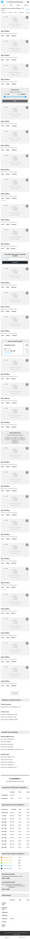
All (3, 5)
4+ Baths (15, 441)
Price (11, 5)
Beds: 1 (18, 5)
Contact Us (10, 932)
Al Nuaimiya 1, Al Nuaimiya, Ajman (15, 33)
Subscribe (15, 262)
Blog (6, 932)
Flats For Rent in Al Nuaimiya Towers (9, 767)
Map (27, 9)
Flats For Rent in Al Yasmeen (7, 744)
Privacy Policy (24, 932)
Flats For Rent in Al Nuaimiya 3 (7, 764)
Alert (8, 937)
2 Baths (14, 438)
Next (28, 349)
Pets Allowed (21, 12)
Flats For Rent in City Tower (7, 759)
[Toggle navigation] (27, 2)
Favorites (23, 937)
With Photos (4, 12)
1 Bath (7, 438)
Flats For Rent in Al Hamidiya (7, 746)
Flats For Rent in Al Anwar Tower (8, 757)
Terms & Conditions (17, 932)
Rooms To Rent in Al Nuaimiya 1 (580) (9, 719)
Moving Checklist (16, 934)
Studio (15, 12)
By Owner (10, 12)
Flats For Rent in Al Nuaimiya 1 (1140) (9, 714)
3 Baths (22, 438)
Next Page (14, 693)
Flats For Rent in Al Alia (6, 741)
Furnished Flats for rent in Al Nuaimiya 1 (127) (11, 706)
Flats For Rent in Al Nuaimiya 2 (7, 762)
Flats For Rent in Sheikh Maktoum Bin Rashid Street (12, 749)
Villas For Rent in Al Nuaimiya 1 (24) (8, 717)
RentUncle (2, 2)
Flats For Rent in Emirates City (7, 739)
